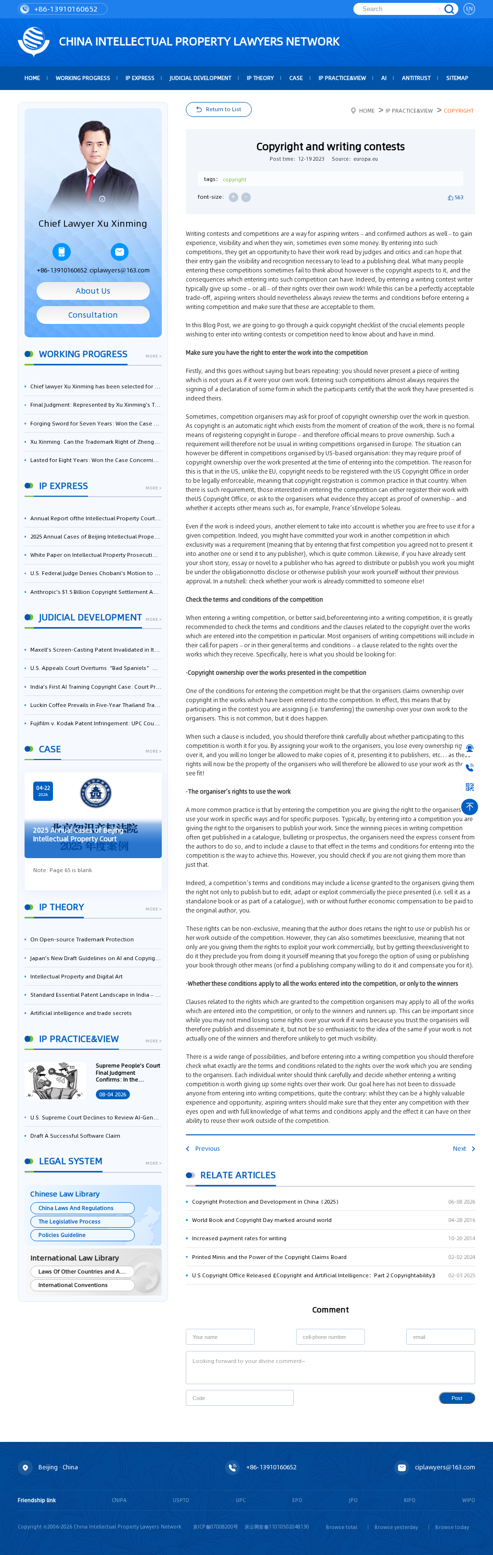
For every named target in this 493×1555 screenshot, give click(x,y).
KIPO (409, 1500)
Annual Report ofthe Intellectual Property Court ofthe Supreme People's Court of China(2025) (96, 518)
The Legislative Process (70, 1221)
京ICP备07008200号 (215, 1526)
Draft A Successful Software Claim (75, 1136)
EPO (297, 1500)
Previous (207, 1148)
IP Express (140, 78)
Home (367, 111)
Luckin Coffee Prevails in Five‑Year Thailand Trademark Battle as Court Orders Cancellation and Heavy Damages (96, 705)
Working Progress (83, 78)
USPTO (181, 1500)
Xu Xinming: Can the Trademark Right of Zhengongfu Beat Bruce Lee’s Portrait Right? (96, 442)
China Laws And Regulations (76, 1208)
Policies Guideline (62, 1235)
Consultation (93, 315)
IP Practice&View (342, 78)
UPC (241, 1500)
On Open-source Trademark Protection (82, 939)
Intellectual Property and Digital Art (76, 976)
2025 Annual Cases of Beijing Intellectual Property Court (96, 536)
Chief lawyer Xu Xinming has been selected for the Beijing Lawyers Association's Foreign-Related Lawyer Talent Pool (96, 386)
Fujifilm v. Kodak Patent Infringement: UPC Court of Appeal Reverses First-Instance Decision (96, 723)
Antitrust (416, 78)
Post (457, 1398)
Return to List (223, 109)
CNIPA (119, 1500)
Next (459, 1148)
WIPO (468, 1500)
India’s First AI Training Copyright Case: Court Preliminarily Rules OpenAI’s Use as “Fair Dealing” (96, 687)
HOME (32, 78)
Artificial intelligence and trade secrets (81, 1013)
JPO (353, 1500)
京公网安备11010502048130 (277, 1526)
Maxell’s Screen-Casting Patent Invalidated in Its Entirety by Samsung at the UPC (96, 650)
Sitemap (457, 78)
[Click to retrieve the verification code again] (279, 1397)
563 (458, 197)
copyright (234, 179)
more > (153, 356)
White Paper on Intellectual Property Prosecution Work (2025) (96, 555)
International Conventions (73, 1285)
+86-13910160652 (65, 9)
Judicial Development (200, 78)
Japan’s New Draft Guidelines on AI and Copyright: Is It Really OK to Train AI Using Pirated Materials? (96, 958)
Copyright (459, 111)
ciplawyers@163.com (120, 270)
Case (296, 78)
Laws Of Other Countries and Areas (85, 1271)
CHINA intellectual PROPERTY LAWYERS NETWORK (197, 41)
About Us (93, 290)
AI (384, 78)
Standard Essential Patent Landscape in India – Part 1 (96, 995)
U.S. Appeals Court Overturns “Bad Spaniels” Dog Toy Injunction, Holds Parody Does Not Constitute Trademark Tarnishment (96, 668)
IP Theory (260, 78)
